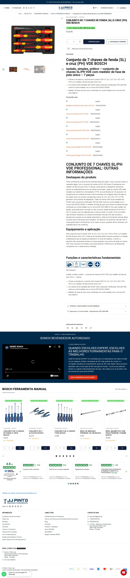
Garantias (5, 526)
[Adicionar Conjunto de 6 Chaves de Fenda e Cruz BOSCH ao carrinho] (20, 448)
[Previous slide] (3, 69)
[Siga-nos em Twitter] (29, 8)
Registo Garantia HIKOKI (52, 534)
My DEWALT (48, 532)
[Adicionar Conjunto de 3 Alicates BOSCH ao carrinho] (45, 448)
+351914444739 (95, 519)
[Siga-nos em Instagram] (24, 8)
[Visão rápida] (22, 412)
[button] (56, 456)
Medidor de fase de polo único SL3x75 (80, 105)
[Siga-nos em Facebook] (26, 8)
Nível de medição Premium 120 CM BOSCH (90, 432)
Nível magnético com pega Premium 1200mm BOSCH (116, 433)
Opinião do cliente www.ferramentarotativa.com (19, 493)
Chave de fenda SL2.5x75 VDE (77, 114)
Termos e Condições (9, 529)
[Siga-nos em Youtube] (31, 8)
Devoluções (6, 524)
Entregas (5, 521)
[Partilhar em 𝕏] (72, 328)
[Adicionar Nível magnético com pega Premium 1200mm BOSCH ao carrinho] (122, 448)
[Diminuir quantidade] (67, 41)
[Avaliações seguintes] (126, 471)
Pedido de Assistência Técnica (12, 537)
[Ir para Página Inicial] (65, 8)
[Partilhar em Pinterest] (81, 328)
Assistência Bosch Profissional (54, 516)
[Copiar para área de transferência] (90, 328)
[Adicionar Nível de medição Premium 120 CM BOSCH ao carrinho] (96, 448)
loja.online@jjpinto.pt (96, 516)
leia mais (114, 472)
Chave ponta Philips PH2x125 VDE (78, 155)
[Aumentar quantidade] (79, 41)
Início (20, 13)
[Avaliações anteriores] (20, 471)
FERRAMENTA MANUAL (41, 13)
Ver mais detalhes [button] (10, 559)
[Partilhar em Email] (86, 328)
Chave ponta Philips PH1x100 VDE (78, 147)
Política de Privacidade (9, 532)
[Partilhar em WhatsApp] (77, 328)
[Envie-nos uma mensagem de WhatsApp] (4, 574)
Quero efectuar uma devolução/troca (14, 539)
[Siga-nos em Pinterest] (34, 8)
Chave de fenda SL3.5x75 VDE (77, 122)
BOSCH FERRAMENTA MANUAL (60, 13)
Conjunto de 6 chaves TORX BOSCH (65, 432)
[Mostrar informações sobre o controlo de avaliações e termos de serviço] (17, 474)
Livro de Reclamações (9, 534)
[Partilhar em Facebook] (67, 328)
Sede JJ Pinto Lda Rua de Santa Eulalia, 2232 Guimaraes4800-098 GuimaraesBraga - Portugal (16, 554)
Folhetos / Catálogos (51, 526)
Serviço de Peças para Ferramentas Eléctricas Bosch (61, 519)
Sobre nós (5, 519)
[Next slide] (62, 69)
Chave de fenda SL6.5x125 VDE (77, 139)
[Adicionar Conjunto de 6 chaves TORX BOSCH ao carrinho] (71, 448)
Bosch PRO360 (49, 529)
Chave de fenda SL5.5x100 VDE (77, 130)
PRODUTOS (28, 13)
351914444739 (94, 521)
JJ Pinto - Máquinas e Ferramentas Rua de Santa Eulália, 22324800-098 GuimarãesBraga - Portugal (100, 526)
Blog (46, 521)
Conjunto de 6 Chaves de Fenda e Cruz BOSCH (14, 433)
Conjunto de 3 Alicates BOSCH (36, 432)
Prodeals (47, 524)
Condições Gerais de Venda (11, 516)
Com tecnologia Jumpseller (29, 570)
